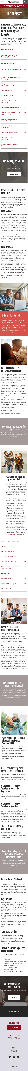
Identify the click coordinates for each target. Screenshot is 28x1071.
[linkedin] (17, 1057)
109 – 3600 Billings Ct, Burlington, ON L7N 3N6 (14, 5)
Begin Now (14, 174)
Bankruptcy (14, 13)
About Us (14, 1047)
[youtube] (14, 1057)
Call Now (14, 997)
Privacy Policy (6, 1064)
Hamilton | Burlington (14, 6)
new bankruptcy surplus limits (13, 534)
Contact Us (14, 1027)
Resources (14, 1050)
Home (14, 1046)
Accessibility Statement (20, 1064)
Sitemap (12, 1064)
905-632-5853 (14, 1023)
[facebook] (10, 1057)
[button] (14, 49)
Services (14, 1048)
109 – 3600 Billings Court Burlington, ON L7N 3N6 (14, 1038)
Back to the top (15, 1012)
